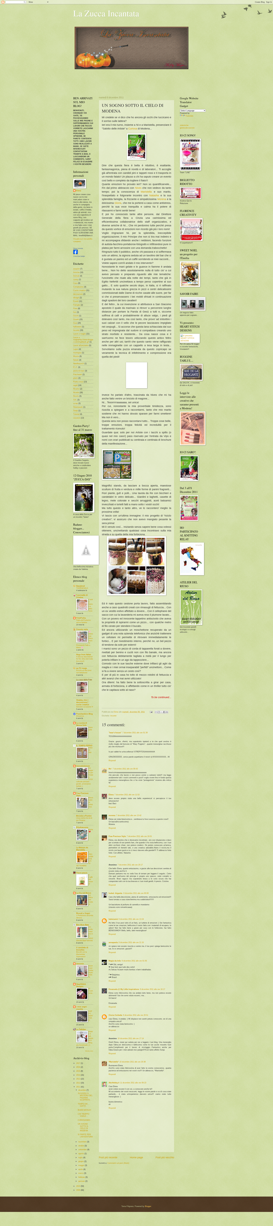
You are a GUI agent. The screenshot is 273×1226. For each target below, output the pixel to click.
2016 (78, 1067)
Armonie (80, 964)
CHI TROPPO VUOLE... (83, 1115)
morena (112, 815)
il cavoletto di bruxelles (82, 948)
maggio (81, 1165)
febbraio (81, 1177)
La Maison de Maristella (82, 848)
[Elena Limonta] (75, 253)
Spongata (91, 728)
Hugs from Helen (83, 654)
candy (75, 280)
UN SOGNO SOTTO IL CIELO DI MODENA (83, 1127)
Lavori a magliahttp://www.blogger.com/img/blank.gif (83, 339)
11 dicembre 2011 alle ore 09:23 (133, 1083)
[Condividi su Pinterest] (167, 712)
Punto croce (78, 382)
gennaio (81, 1181)
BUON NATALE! (84, 1110)
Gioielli (76, 319)
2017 (78, 1063)
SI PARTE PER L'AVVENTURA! (85, 1135)
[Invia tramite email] (156, 712)
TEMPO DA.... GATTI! (84, 1105)
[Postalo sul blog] (158, 712)
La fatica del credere (91, 899)
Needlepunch (78, 363)
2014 (78, 1075)
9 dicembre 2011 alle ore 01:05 (134, 961)
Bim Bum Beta (82, 925)
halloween (77, 327)
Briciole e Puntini (84, 816)
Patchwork (77, 374)
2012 (78, 1083)
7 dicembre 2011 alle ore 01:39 (135, 733)
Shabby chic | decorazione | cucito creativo (82, 702)
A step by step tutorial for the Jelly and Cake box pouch (84, 659)
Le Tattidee (81, 1029)
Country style (82, 629)
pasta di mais (78, 371)
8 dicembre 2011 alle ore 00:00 (136, 893)
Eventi (75, 301)
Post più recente (108, 1157)
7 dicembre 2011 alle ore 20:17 (130, 865)
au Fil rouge (81, 668)
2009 (78, 1190)
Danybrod (80, 586)
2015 (78, 1071)
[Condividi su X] (161, 712)
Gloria (117, 203)
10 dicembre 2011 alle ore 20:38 (132, 1062)
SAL (75, 400)
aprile (80, 1169)
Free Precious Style (117, 836)
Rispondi (112, 760)
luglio (80, 1157)
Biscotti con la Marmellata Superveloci (81, 954)
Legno (75, 349)
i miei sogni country (81, 1008)
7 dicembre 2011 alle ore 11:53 (126, 795)
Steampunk (78, 407)
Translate (189, 116)
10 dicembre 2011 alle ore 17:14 (131, 1038)
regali (75, 385)
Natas (152, 195)
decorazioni (78, 294)
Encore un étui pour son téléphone (83, 671)
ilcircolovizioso (83, 766)
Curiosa (132, 128)
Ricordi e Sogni (83, 913)
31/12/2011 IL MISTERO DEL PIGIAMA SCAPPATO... (85, 1096)
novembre (82, 1142)
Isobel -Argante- (116, 893)
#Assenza (80, 716)
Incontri (113, 716)
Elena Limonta (78, 248)
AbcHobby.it (114, 1083)
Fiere (75, 308)
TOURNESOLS (82, 588)
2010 (78, 1186)
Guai (75, 323)
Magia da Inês (115, 961)
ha (158, 195)
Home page (136, 1157)
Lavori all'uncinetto (80, 345)
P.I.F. (75, 367)
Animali (76, 276)
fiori (74, 312)
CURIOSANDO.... (85, 1120)
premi (75, 378)
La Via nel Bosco (83, 893)
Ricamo (76, 389)
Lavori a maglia (79, 334)
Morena (161, 199)
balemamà (113, 919)
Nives (138, 187)
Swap (75, 411)
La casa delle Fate (84, 680)
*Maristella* (114, 1062)
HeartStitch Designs (81, 985)
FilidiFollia (81, 618)
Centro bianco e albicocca (91, 605)
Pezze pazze (81, 873)
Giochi (75, 316)
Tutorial (76, 414)
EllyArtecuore (82, 827)
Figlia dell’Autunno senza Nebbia (83, 621)
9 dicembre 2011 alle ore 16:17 (152, 989)
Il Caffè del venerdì (91, 879)
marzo (81, 1173)
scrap (75, 403)
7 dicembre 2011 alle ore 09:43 (125, 769)
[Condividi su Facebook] (164, 712)
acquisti (76, 269)
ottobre (81, 1146)
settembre (82, 1149)
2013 (78, 1079)
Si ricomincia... (91, 992)
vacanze (76, 418)
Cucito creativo (79, 290)
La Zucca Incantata (106, 13)
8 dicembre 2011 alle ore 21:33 (131, 942)
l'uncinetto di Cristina (82, 596)
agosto (81, 1153)
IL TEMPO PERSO (84, 746)
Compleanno (78, 287)
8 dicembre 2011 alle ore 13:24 (131, 919)
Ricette (76, 392)
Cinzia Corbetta (115, 1015)
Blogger (148, 1206)
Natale (75, 360)
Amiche (76, 272)
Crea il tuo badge (79, 256)
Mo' (110, 769)
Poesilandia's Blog (84, 714)
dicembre (82, 1090)
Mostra (76, 356)
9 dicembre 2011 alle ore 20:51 (135, 1015)
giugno (81, 1161)
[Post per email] (151, 712)
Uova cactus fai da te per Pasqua (84, 819)
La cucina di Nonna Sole (81, 724)
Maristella (147, 191)
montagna (77, 353)
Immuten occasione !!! (84, 707)
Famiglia (76, 305)
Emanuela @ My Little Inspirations (124, 989)
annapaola (113, 942)
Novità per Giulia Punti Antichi (91, 971)
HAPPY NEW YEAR (91, 1015)
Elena (111, 795)
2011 (78, 1087)
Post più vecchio (165, 1157)
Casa (75, 283)
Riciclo (76, 396)
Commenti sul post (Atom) (118, 1163)
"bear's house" (115, 733)
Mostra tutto (89, 1051)
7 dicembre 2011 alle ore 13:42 (128, 815)
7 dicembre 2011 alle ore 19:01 (139, 836)
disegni (76, 298)
